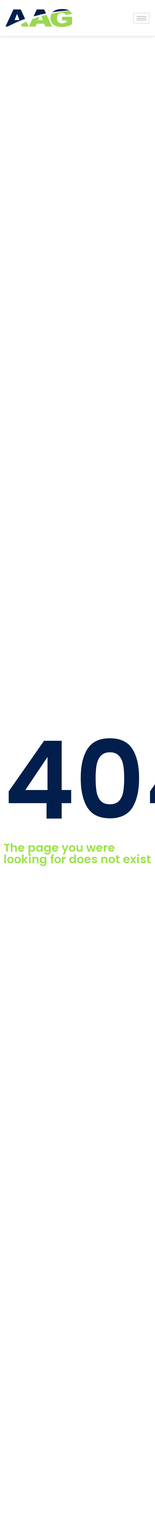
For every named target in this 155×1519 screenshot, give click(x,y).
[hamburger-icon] (141, 18)
